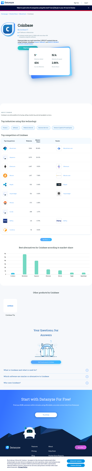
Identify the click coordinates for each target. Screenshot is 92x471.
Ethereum (12, 166)
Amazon (36, 42)
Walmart (42, 42)
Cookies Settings (76, 465)
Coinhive (12, 230)
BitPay (11, 221)
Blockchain (22, 14)
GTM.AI (55, 8)
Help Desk (52, 451)
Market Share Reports (56, 456)
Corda (11, 211)
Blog (33, 456)
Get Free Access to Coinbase (46, 362)
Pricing (34, 451)
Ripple (11, 184)
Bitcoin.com (66, 175)
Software (15, 127)
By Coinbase (22, 30)
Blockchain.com (68, 148)
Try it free (46, 415)
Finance (5, 127)
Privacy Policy (22, 467)
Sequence (12, 157)
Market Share (13, 14)
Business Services (43, 127)
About (50, 446)
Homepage (4, 14)
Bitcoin (12, 175)
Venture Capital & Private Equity (63, 127)
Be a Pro (80, 447)
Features (35, 446)
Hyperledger (13, 193)
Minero (12, 202)
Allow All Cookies (75, 461)
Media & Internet (28, 127)
